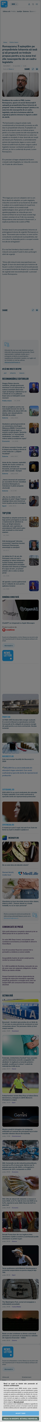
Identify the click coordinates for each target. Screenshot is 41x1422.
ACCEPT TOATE (20, 1413)
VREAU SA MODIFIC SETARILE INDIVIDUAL (20, 1418)
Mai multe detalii (19, 1402)
